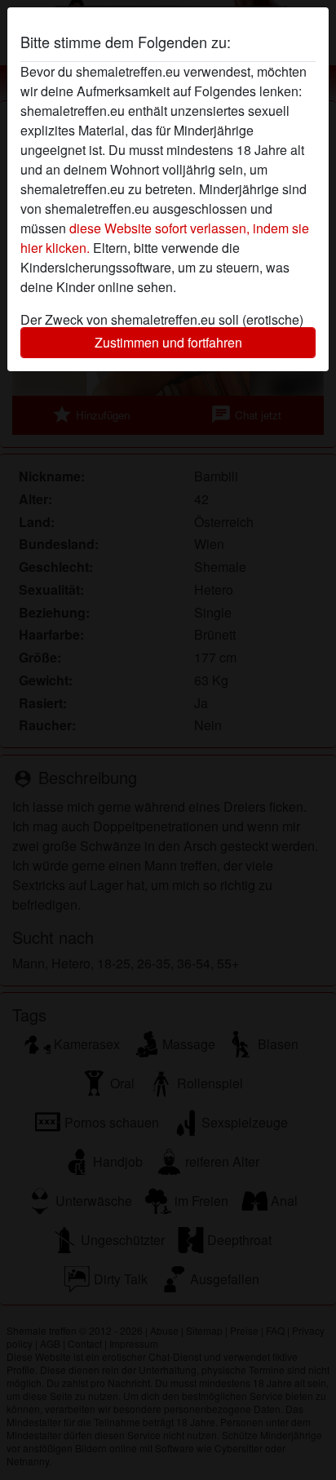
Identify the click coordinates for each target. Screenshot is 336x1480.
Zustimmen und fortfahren (168, 342)
